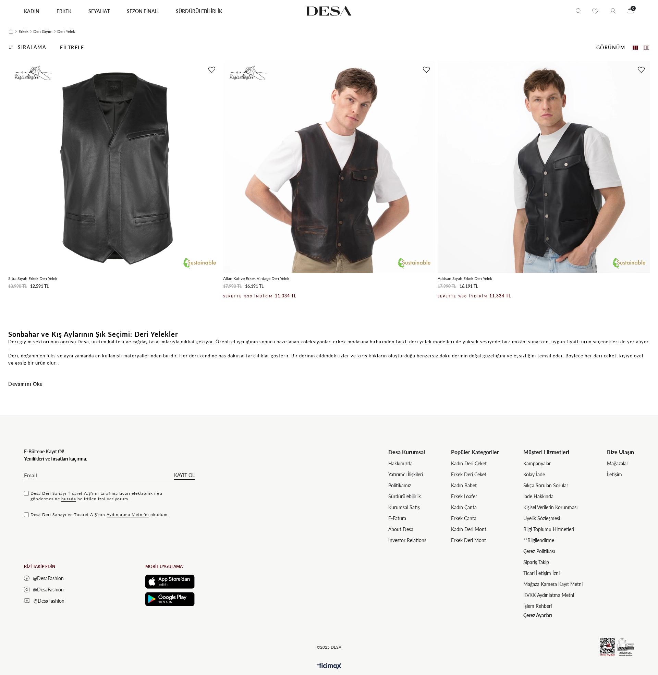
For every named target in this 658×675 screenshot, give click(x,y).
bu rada (68, 498)
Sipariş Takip (536, 562)
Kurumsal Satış (404, 507)
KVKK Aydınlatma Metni (548, 595)
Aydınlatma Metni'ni (128, 514)
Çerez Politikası (539, 551)
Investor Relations (407, 540)
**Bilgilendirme (538, 540)
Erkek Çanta (463, 518)
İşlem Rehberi (537, 606)
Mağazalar (617, 463)
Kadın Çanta (464, 507)
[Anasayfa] (11, 31)
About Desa (400, 529)
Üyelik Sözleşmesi (541, 518)
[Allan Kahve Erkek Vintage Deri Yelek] (329, 167)
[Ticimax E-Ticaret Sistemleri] (329, 666)
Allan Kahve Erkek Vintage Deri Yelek (256, 278)
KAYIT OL (184, 475)
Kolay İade (534, 474)
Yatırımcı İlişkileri (405, 474)
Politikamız (399, 485)
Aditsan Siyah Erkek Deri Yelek (465, 278)
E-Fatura (397, 518)
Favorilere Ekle (211, 69)
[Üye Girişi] (612, 11)
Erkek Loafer (464, 496)
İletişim (614, 474)
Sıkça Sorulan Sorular (545, 485)
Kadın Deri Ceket (469, 463)
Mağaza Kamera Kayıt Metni (553, 584)
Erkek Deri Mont (468, 540)
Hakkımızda (400, 463)
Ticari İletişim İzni (541, 573)
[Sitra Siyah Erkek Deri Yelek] (114, 167)
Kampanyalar (537, 463)
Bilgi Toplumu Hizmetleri (548, 529)
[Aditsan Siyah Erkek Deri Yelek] (544, 167)
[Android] (170, 599)
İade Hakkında (538, 496)
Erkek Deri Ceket (468, 474)
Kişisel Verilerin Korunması (550, 507)
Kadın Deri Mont (468, 529)
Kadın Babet (464, 485)
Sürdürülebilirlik (404, 496)
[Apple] (170, 582)
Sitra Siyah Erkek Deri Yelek (32, 278)
